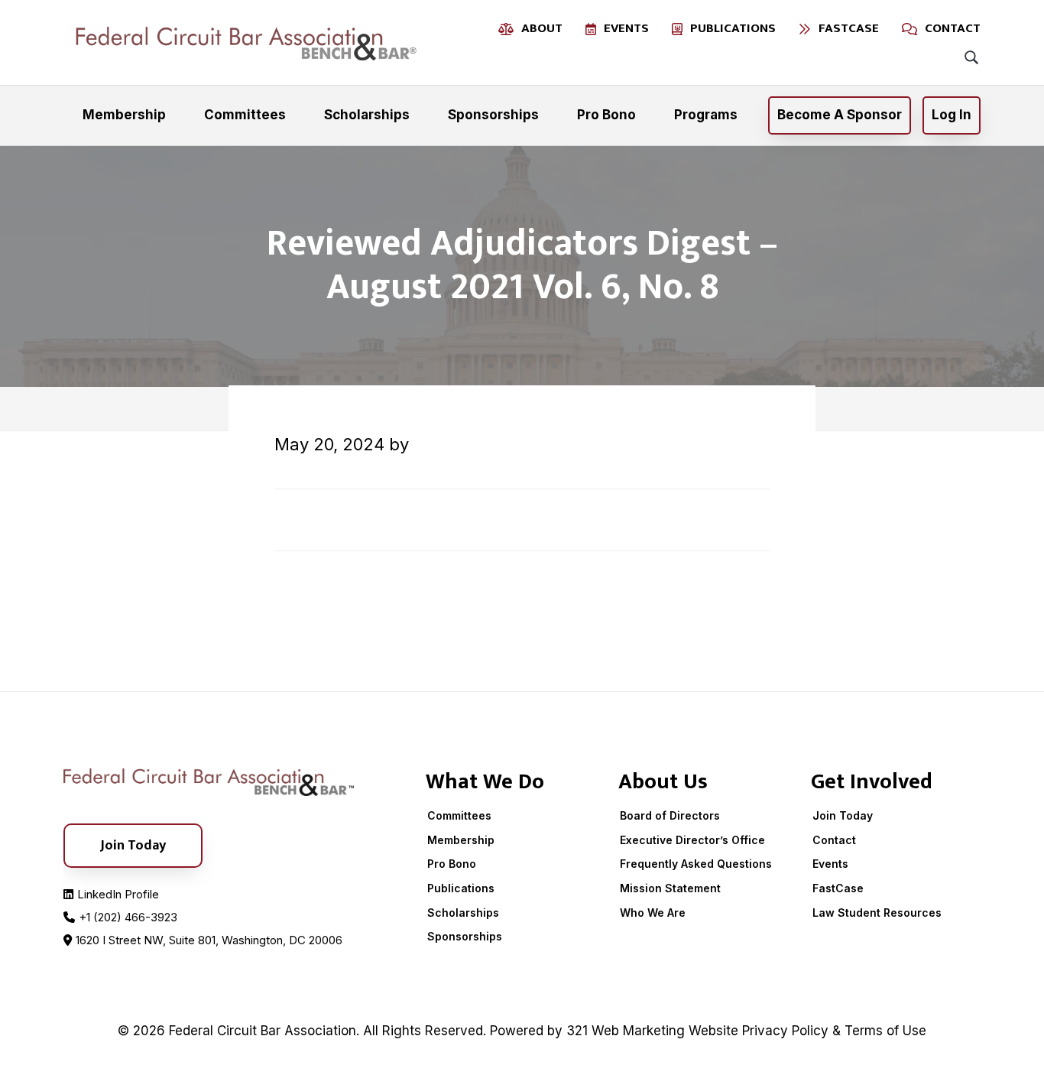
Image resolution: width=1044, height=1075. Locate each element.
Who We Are (653, 912)
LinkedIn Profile (118, 894)
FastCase (838, 888)
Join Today (842, 815)
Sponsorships (464, 936)
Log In (951, 114)
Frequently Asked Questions (696, 863)
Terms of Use (885, 1030)
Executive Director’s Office (692, 839)
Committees (459, 815)
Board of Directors (670, 815)
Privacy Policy (785, 1030)
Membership (460, 839)
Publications (460, 888)
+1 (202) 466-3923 (128, 917)
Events (830, 863)
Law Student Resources (877, 912)
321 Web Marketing (625, 1030)
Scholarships (463, 912)
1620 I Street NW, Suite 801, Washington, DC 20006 (209, 940)
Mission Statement (670, 888)
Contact (834, 839)
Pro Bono (451, 863)
